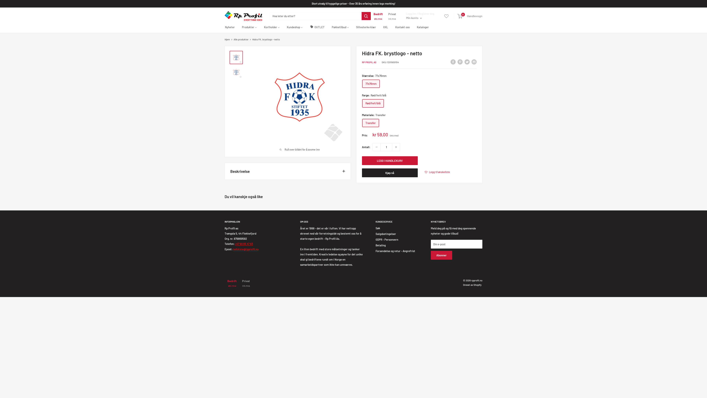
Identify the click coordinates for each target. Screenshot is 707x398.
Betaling (381, 245)
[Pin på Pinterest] (460, 61)
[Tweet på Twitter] (467, 61)
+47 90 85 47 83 (244, 243)
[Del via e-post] (474, 61)
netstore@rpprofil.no (245, 249)
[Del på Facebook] (453, 61)
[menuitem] (230, 27)
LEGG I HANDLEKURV (390, 160)
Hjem (227, 39)
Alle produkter (241, 39)
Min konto (412, 18)
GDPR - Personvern (387, 239)
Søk (378, 228)
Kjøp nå (389, 172)
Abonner (441, 255)
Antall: (366, 147)
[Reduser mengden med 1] (376, 147)
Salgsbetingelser (386, 233)
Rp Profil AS (369, 62)
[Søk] (366, 16)
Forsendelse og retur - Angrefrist (395, 251)
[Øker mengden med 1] (396, 147)
